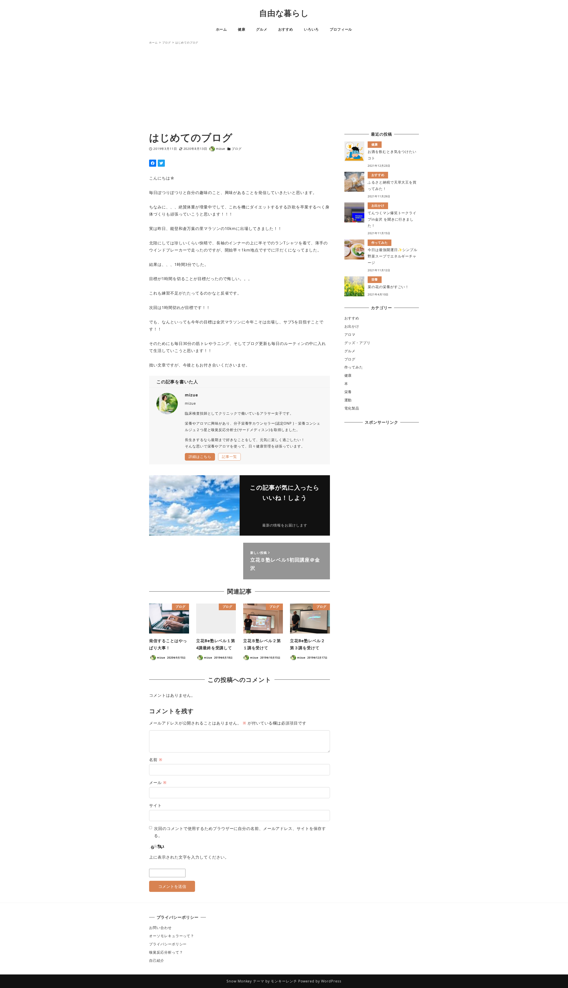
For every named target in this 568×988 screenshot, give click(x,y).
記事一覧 (229, 456)
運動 (348, 400)
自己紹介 (156, 960)
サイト (155, 805)
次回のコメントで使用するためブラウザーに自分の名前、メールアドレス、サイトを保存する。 (240, 832)
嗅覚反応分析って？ (166, 952)
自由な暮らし (284, 13)
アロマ (350, 334)
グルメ (350, 350)
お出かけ (351, 326)
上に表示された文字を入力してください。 (189, 857)
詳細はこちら (200, 456)
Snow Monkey (239, 981)
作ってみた (353, 367)
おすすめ (351, 318)
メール (158, 782)
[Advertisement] (284, 88)
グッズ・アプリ (357, 342)
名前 (155, 759)
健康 (348, 375)
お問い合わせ (160, 927)
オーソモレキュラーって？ (171, 935)
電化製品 (351, 408)
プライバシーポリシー (168, 944)
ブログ (237, 149)
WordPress (331, 981)
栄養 (348, 391)
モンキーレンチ (284, 981)
